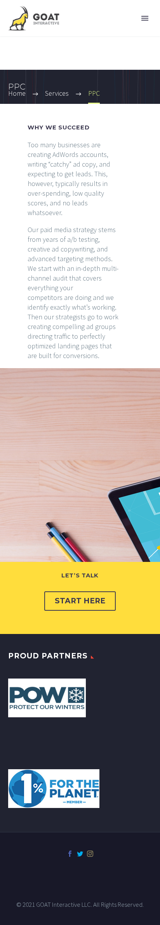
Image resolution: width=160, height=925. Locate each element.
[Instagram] (90, 854)
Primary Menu (145, 18)
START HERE (80, 600)
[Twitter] (80, 854)
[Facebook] (70, 854)
